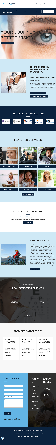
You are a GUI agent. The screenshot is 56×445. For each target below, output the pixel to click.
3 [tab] (28, 312)
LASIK (15, 430)
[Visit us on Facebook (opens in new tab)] (52, 4)
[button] (27, 11)
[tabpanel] (14, 301)
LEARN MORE (47, 155)
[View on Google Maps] (34, 4)
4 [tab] (29, 312)
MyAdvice (42, 433)
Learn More (9, 155)
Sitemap (36, 436)
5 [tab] (31, 312)
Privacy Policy (26, 436)
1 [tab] (24, 312)
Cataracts (19, 430)
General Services (25, 430)
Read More (8, 355)
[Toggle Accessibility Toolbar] (2, 438)
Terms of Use (31, 436)
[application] (3, 11)
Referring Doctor (38, 430)
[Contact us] (54, 443)
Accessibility (20, 436)
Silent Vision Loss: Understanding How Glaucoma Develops (27, 341)
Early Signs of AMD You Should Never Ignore (10, 341)
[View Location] (36, 4)
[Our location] (51, 443)
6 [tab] (30, 362)
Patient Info (32, 430)
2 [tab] (26, 312)
